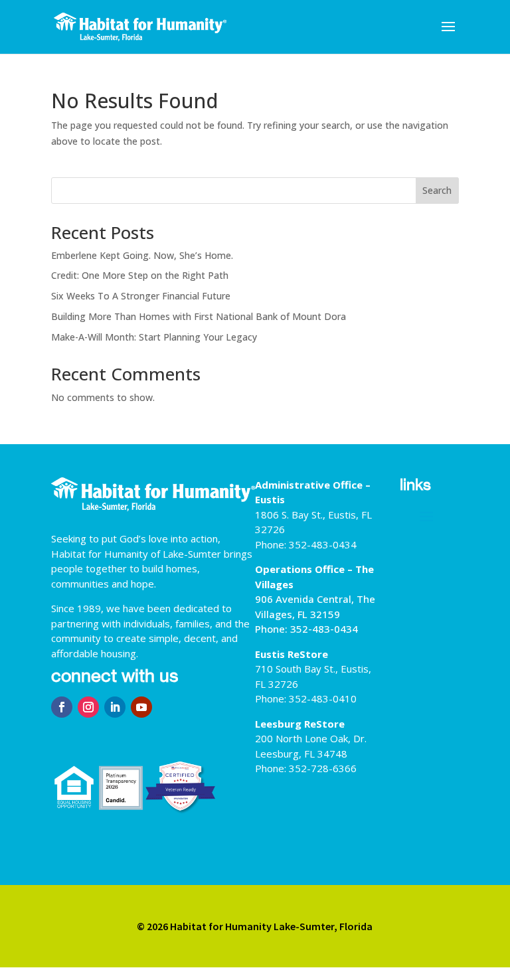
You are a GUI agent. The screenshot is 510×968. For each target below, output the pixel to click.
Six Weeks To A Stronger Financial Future (140, 295)
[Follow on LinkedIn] (115, 707)
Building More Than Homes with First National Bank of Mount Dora (198, 316)
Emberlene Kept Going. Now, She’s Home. (142, 255)
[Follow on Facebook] (61, 707)
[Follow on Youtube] (141, 707)
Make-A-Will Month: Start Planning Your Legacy (154, 337)
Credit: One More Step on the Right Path (139, 275)
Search (437, 190)
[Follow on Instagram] (88, 707)
